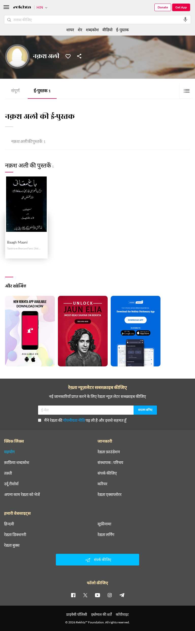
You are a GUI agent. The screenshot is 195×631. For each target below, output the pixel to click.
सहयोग (9, 452)
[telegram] (122, 595)
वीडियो (107, 29)
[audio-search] (185, 19)
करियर (102, 484)
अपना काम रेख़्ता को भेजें (22, 494)
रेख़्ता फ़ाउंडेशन (109, 452)
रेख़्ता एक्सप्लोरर (110, 494)
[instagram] (110, 595)
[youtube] (97, 595)
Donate (163, 7)
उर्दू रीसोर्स (11, 484)
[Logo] (22, 8)
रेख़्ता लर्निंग (106, 534)
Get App (181, 7)
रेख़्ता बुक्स (12, 545)
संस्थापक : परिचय (110, 462)
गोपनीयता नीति (74, 420)
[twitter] (85, 595)
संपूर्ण (15, 91)
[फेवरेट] (68, 55)
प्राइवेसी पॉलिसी (76, 614)
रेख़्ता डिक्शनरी (15, 534)
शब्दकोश (92, 29)
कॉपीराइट (122, 614)
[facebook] (73, 595)
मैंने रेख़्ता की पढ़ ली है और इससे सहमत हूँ (85, 420)
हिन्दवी (9, 524)
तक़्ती (8, 473)
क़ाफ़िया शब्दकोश (16, 462)
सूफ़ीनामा (104, 524)
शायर (70, 29)
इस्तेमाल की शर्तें (101, 614)
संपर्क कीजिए (107, 473)
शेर (80, 29)
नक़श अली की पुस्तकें (28, 142)
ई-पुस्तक (42, 91)
